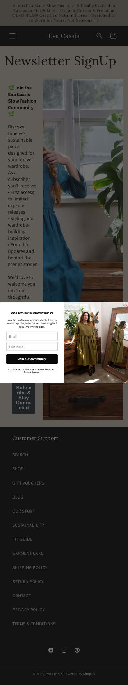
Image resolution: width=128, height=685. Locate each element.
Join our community (32, 359)
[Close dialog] (125, 305)
